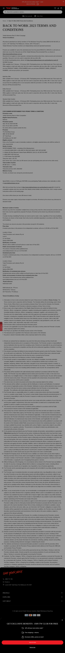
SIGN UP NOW (32, 642)
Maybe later (32, 647)
